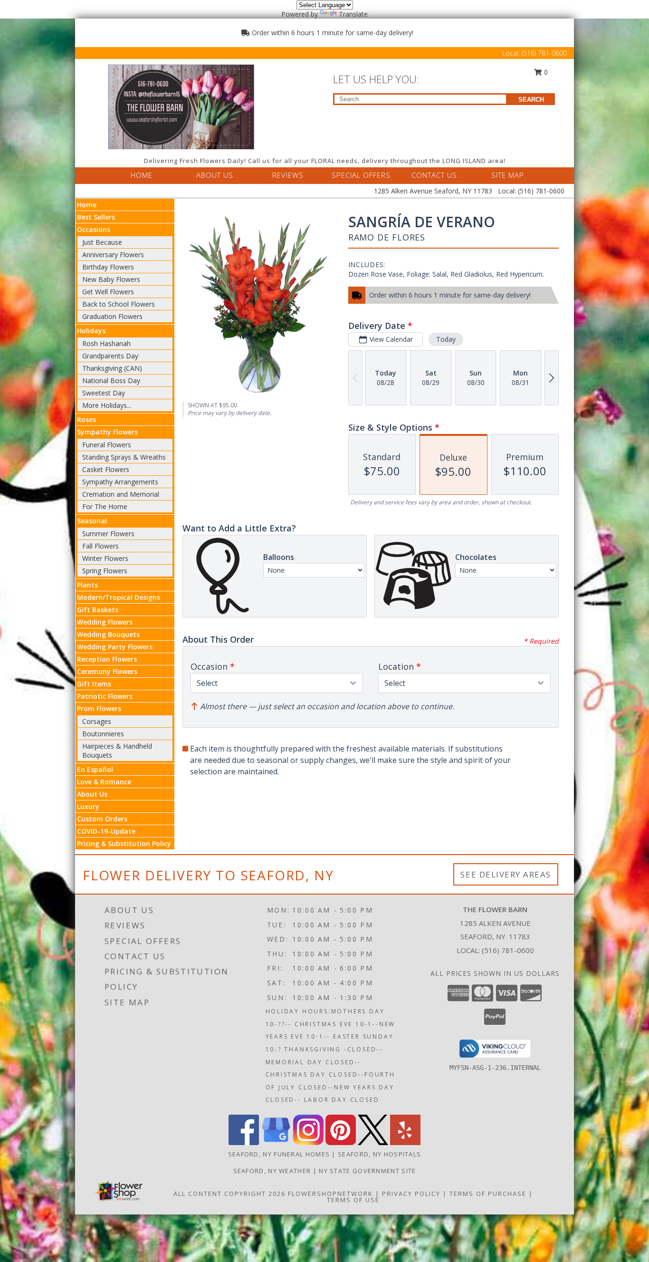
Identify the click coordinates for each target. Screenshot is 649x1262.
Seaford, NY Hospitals (379, 1154)
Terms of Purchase (487, 1193)
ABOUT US (214, 175)
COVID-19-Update (106, 831)
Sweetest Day (103, 392)
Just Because (102, 242)
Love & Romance (104, 781)
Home (86, 204)
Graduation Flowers (112, 316)
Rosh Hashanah (106, 343)
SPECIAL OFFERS (361, 175)
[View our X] (373, 1142)
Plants (87, 584)
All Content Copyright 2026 (229, 1193)
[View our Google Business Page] (276, 1142)
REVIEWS (288, 175)
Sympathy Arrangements (120, 481)
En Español (95, 769)
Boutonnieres (103, 733)
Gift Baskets (97, 609)
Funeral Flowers (106, 444)
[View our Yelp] (405, 1142)
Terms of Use (353, 1199)
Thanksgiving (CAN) (112, 368)
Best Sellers (96, 217)
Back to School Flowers (118, 303)
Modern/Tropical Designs (118, 597)
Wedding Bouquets (108, 634)
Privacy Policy (411, 1193)
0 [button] (545, 72)
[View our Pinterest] (340, 1142)
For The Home (104, 506)
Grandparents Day (110, 355)
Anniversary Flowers (113, 254)
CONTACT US (434, 175)
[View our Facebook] (244, 1142)
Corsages (96, 721)
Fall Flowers (100, 545)
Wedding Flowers (105, 621)
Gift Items (94, 683)
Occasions (93, 229)
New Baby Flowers (111, 279)
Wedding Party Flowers (115, 646)
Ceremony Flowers (107, 671)
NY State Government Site (367, 1170)
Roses (86, 419)
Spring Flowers (104, 570)
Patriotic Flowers (105, 696)
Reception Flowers (107, 659)
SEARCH (531, 99)
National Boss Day (111, 380)
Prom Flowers (99, 708)
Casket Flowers (105, 469)
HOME (142, 175)
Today (446, 339)
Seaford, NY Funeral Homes (279, 1154)
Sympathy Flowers (107, 431)
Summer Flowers (108, 533)
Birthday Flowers (108, 266)
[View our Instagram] (308, 1142)
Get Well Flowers (108, 291)
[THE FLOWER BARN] (181, 105)
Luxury (88, 806)
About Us (92, 794)
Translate (353, 14)
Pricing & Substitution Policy (124, 843)
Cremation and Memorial (120, 494)
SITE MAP (507, 175)
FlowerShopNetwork (330, 1193)
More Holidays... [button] (106, 405)
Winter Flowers (105, 558)
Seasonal (92, 520)
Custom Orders (102, 818)
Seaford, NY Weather (272, 1170)
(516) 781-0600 (544, 53)
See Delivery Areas (505, 874)
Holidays (91, 330)
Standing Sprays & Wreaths (124, 457)
